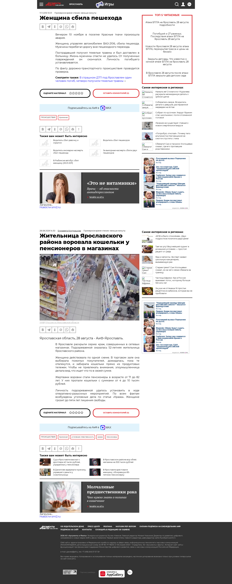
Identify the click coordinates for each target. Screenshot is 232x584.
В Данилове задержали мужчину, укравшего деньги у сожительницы (69, 472)
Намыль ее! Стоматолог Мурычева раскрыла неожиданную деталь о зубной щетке (172, 94)
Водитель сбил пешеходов (116, 140)
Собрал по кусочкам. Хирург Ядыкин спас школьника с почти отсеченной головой (173, 115)
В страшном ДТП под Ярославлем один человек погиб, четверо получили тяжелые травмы (93, 79)
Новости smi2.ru (50, 207)
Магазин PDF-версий (126, 526)
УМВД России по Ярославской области (59, 322)
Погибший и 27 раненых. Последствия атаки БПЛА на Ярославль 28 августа (167, 36)
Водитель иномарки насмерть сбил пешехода (68, 151)
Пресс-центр (94, 526)
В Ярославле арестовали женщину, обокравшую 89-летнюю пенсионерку (116, 472)
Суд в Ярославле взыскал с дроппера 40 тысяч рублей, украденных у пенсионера (66, 462)
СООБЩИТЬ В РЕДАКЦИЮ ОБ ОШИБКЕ (112, 530)
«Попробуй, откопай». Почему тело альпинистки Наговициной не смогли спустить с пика (172, 136)
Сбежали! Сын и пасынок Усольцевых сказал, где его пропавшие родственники (173, 146)
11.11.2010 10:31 (46, 13)
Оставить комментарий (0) (116, 93)
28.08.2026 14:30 (47, 231)
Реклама (107, 526)
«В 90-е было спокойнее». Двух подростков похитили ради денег (172, 237)
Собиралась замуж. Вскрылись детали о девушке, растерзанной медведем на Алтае (171, 104)
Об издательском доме (72, 526)
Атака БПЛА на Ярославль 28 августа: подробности (167, 23)
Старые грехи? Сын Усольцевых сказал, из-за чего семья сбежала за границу (173, 270)
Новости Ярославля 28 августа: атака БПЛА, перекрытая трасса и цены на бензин (167, 49)
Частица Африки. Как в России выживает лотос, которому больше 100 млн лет (172, 280)
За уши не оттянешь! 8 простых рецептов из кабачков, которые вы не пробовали (173, 291)
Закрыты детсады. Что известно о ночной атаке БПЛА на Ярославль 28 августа (167, 62)
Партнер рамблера (87, 572)
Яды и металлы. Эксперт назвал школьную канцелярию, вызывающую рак (171, 259)
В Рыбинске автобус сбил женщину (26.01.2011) (66, 161)
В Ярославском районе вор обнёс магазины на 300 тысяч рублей (120, 460)
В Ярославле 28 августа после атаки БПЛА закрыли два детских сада (167, 74)
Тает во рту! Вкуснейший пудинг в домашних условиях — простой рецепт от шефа (172, 249)
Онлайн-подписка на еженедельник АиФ (160, 526)
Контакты (87, 530)
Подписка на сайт (69, 530)
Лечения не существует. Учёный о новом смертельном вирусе (171, 124)
